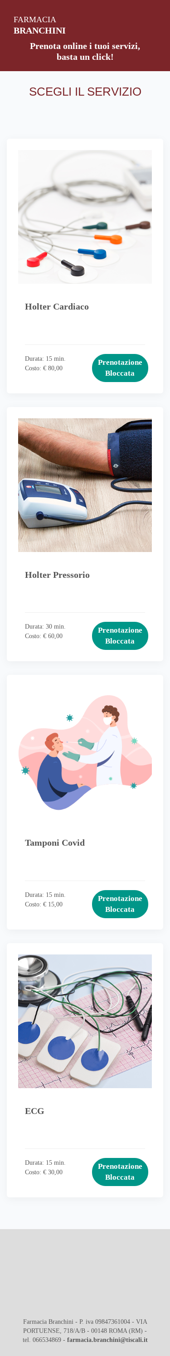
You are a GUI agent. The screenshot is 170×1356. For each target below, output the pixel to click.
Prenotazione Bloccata (120, 368)
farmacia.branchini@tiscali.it (107, 1340)
